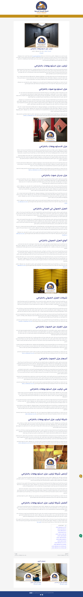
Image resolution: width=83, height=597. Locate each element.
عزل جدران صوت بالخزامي (62, 532)
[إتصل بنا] (80, 476)
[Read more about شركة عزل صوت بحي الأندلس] (54, 572)
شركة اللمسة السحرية (36, 56)
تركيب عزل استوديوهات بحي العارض (29, 115)
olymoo (30, 592)
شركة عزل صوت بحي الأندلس (60, 582)
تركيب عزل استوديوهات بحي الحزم (28, 353)
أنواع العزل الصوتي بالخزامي (61, 535)
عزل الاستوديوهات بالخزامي (61, 530)
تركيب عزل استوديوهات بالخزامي (61, 527)
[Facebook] (42, 594)
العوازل (36, 16)
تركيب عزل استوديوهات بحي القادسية (25, 321)
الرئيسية (46, 16)
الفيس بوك (39, 522)
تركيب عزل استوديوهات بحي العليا (28, 383)
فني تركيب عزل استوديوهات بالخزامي (60, 542)
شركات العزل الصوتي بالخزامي (61, 537)
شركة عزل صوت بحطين (35, 582)
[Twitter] (40, 594)
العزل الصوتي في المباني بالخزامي (60, 534)
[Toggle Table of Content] (65, 525)
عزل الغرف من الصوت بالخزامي (61, 539)
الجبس (41, 16)
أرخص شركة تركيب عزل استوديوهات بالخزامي (59, 546)
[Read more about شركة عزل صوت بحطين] (28, 572)
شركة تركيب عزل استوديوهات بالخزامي (60, 544)
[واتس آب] (80, 535)
